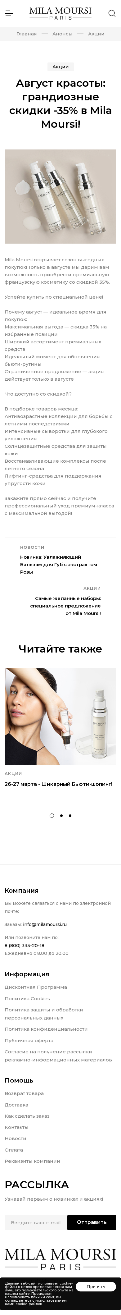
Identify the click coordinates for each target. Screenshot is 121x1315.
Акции (96, 34)
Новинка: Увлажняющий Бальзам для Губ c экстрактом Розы (58, 564)
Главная (26, 34)
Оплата (14, 1150)
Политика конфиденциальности (46, 1029)
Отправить (92, 1222)
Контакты (17, 1127)
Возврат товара (24, 1093)
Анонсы (62, 34)
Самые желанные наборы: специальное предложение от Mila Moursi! (65, 605)
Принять (96, 1286)
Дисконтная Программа (36, 987)
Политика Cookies (27, 998)
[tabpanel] (60, 736)
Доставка (16, 1105)
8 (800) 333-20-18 (24, 945)
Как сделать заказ (27, 1116)
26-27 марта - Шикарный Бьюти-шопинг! (58, 784)
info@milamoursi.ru (45, 924)
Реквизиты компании (32, 1161)
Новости (15, 1138)
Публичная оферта (29, 1040)
